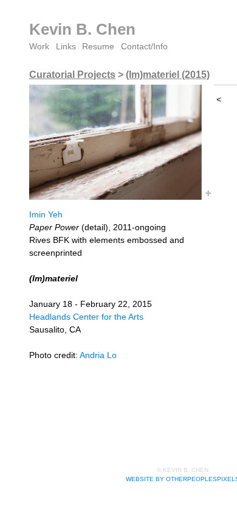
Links (66, 46)
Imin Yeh (46, 214)
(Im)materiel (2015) (168, 74)
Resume (98, 46)
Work (39, 46)
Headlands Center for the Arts (86, 317)
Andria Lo (98, 355)
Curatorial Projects (72, 74)
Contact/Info (144, 46)
